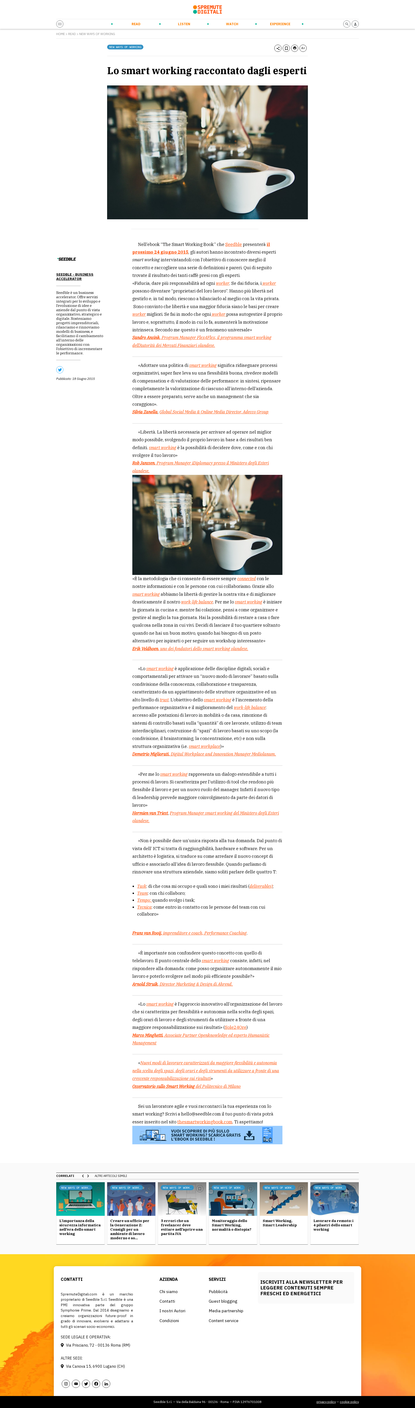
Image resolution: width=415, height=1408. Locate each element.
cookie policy (349, 1402)
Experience (280, 24)
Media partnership (226, 1310)
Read (136, 24)
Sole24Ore (235, 1027)
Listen (184, 24)
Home (60, 34)
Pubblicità (218, 1291)
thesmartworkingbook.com (204, 1122)
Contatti (167, 1301)
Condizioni (169, 1320)
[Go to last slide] (83, 1176)
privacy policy (326, 1402)
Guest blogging (223, 1301)
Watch (232, 24)
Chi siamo (168, 1291)
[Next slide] (88, 1176)
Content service (223, 1320)
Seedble (233, 244)
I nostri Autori (172, 1310)
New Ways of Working (97, 34)
